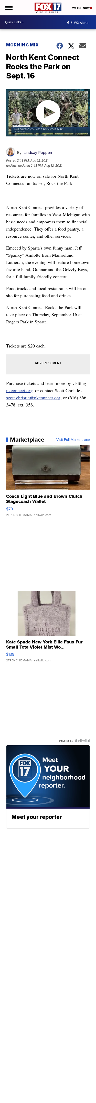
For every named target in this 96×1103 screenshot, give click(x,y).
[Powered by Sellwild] (82, 740)
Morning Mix (22, 44)
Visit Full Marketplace (73, 439)
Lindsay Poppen (38, 152)
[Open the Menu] (8, 7)
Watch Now (81, 7)
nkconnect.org (19, 390)
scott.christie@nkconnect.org (33, 397)
